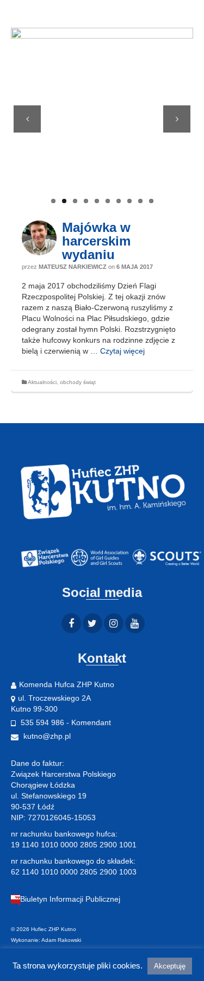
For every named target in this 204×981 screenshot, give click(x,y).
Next (176, 119)
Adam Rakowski (61, 940)
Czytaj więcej (122, 351)
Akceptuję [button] (170, 966)
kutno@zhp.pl (46, 736)
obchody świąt (78, 382)
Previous (27, 119)
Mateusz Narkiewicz (73, 266)
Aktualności (42, 382)
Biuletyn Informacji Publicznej (70, 899)
